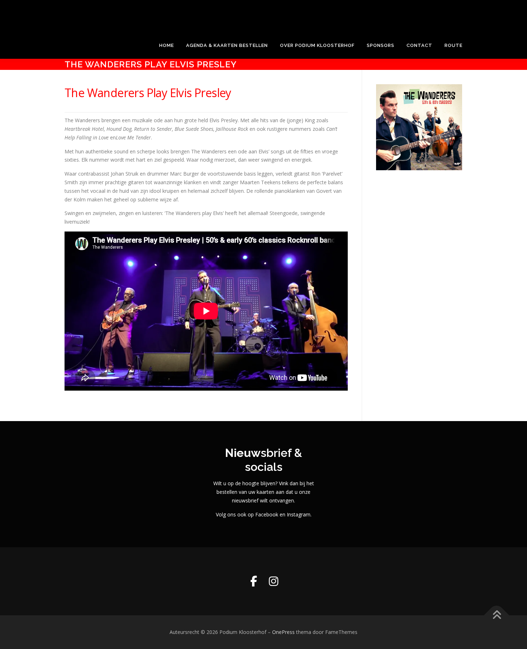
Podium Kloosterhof (116, 13)
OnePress (283, 632)
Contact (419, 45)
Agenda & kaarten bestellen (227, 45)
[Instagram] (273, 581)
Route (453, 45)
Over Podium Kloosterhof (317, 45)
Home (166, 45)
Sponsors (380, 45)
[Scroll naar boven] (496, 615)
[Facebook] (253, 581)
